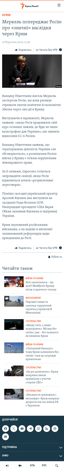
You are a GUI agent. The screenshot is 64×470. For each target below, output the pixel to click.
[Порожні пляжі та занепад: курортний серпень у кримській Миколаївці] (14, 301)
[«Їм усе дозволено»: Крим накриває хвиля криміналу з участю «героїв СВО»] (14, 370)
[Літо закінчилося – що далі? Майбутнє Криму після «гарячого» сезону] (14, 281)
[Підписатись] (5, 436)
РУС (44, 465)
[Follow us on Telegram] (30, 428)
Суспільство (33, 321)
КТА (32, 465)
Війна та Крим (34, 278)
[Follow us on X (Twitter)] (13, 428)
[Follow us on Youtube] (22, 428)
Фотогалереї (33, 298)
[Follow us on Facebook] (5, 428)
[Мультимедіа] (20, 465)
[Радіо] (7, 465)
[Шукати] (56, 465)
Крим (6, 15)
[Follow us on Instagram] (38, 428)
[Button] (23, 50)
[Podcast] (55, 428)
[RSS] (46, 428)
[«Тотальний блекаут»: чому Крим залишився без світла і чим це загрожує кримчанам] (14, 347)
